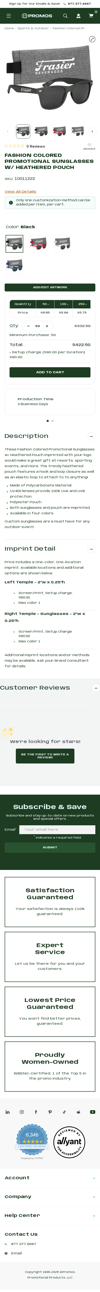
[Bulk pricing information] (28, 304)
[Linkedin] (7, 1112)
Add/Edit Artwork (50, 287)
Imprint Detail (30, 549)
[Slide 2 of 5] (41, 131)
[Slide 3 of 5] (59, 131)
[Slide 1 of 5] (23, 131)
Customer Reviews (35, 688)
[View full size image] (92, 39)
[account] (78, 16)
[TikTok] (64, 1112)
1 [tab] (48, 421)
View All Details (20, 191)
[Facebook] (36, 1112)
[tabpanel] (50, 401)
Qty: (14, 326)
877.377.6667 (79, 4)
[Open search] (65, 16)
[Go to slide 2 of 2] (92, 131)
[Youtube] (92, 1112)
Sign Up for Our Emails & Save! (34, 4)
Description (26, 436)
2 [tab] (52, 421)
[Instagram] (22, 1112)
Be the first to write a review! (45, 756)
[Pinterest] (50, 1112)
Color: (20, 227)
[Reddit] (78, 1112)
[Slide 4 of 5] (77, 131)
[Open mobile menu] (8, 16)
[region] (25, 146)
